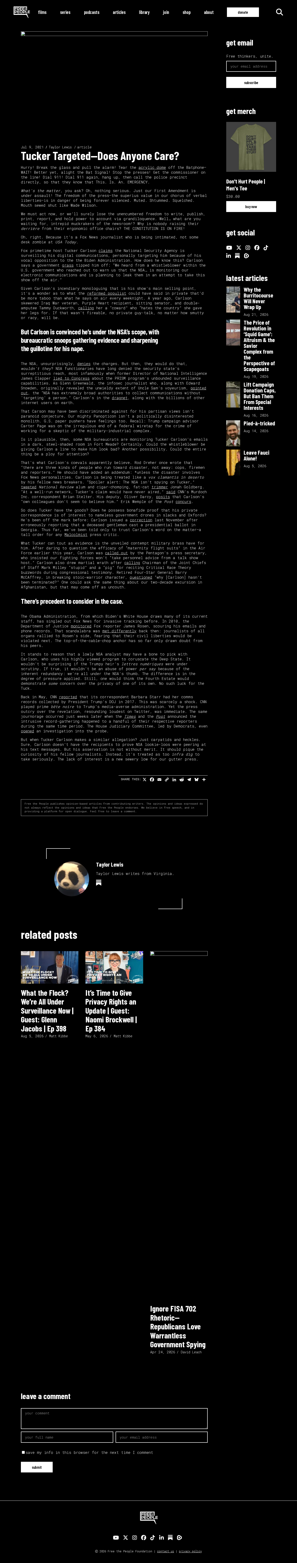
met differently (119, 630)
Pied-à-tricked (259, 423)
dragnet (120, 397)
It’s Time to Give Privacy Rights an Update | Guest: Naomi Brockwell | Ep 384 (111, 1010)
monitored (81, 625)
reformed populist (106, 293)
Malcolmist (76, 534)
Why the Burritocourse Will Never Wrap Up (258, 298)
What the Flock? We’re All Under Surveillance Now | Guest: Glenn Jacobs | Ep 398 (47, 1010)
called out (116, 552)
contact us (165, 1551)
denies (83, 363)
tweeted (28, 486)
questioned (141, 577)
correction (141, 519)
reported (68, 696)
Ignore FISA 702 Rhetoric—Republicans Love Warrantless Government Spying (178, 1326)
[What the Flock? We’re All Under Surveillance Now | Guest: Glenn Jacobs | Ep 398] (49, 967)
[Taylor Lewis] (71, 878)
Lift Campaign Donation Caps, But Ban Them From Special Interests (260, 396)
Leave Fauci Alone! (256, 455)
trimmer (160, 486)
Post (160, 716)
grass (68, 265)
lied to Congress (71, 378)
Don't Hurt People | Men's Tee (245, 185)
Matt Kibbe (58, 1036)
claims (106, 250)
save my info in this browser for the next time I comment (89, 1452)
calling (86, 307)
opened (27, 730)
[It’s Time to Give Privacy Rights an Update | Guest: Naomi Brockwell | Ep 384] (114, 967)
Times (130, 716)
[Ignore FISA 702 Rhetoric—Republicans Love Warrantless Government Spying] (179, 1125)
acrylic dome (152, 167)
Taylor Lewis (60, 147)
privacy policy (190, 1551)
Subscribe (251, 82)
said (170, 491)
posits (163, 496)
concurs (183, 501)
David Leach (191, 1352)
